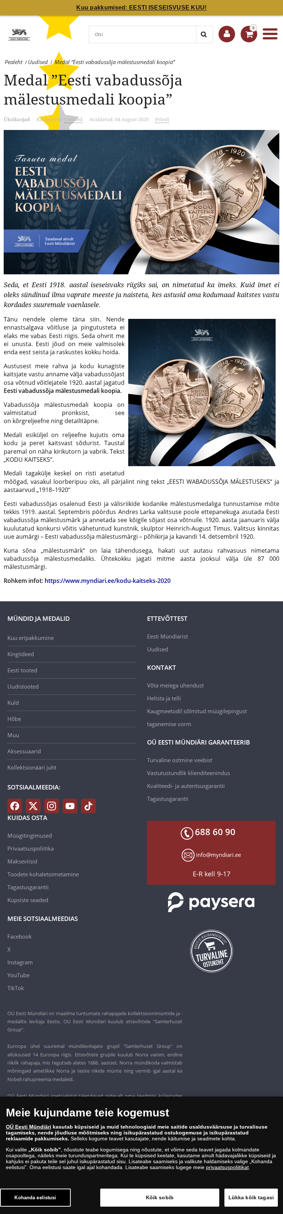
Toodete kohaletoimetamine (43, 874)
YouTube (18, 975)
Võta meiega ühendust (175, 685)
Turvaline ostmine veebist (179, 760)
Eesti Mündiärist (167, 636)
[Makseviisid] (211, 902)
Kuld (13, 702)
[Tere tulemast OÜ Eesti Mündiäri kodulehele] (227, 34)
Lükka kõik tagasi (251, 1197)
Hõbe (14, 718)
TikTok (15, 988)
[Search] (204, 34)
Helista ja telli (164, 698)
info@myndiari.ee (218, 854)
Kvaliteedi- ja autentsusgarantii (186, 785)
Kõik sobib (160, 1197)
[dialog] (141, 1155)
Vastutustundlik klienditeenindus (188, 773)
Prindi (162, 119)
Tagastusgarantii (167, 798)
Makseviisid (22, 861)
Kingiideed (20, 654)
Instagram (20, 962)
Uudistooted (23, 686)
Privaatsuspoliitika (30, 848)
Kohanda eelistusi (35, 1197)
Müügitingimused (29, 835)
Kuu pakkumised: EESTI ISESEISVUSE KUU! (141, 7)
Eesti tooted (22, 670)
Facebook (19, 936)
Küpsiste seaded (27, 900)
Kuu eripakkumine (30, 637)
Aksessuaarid (24, 751)
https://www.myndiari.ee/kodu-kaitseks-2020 (108, 581)
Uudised (73, 119)
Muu (13, 735)
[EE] (19, 34)
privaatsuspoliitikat (227, 1167)
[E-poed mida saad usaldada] (211, 951)
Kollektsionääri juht (31, 767)
